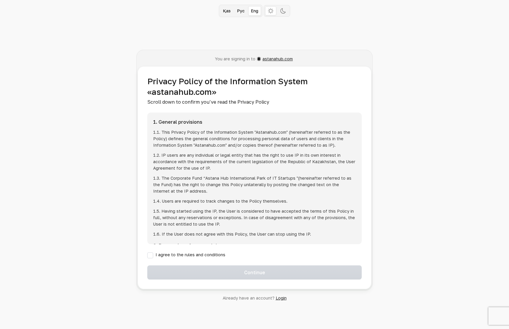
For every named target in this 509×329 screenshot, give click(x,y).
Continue (254, 272)
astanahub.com (277, 58)
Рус (240, 10)
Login (281, 297)
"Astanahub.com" (271, 132)
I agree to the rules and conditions (190, 254)
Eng (254, 10)
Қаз (227, 10)
